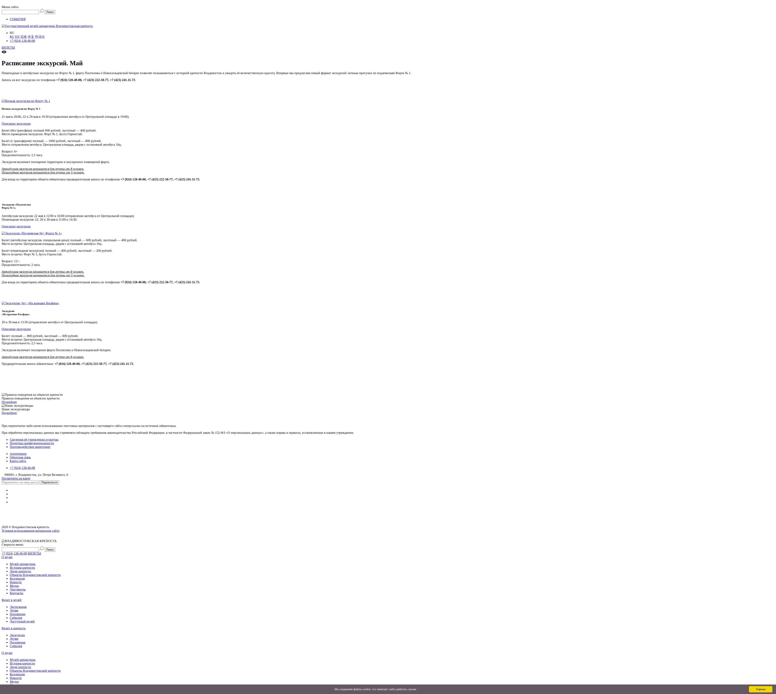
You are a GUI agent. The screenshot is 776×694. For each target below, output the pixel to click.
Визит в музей (11, 600)
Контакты (16, 593)
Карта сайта (18, 461)
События (16, 617)
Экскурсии (17, 635)
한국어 (40, 36)
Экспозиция (18, 607)
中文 (31, 36)
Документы (18, 589)
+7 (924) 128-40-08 (22, 40)
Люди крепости (20, 571)
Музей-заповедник (23, 564)
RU (12, 36)
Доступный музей (22, 621)
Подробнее (9, 402)
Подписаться (49, 482)
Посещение (17, 614)
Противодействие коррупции (30, 447)
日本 (23, 36)
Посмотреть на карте (16, 478)
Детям (14, 610)
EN (17, 36)
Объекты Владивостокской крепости (35, 575)
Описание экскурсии (16, 123)
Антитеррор (18, 453)
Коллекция (17, 578)
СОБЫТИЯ (18, 19)
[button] (388, 5)
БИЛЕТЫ (8, 47)
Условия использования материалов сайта (30, 530)
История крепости (22, 567)
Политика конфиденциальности (32, 443)
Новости (16, 582)
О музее (7, 557)
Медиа (14, 586)
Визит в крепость (14, 628)
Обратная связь (20, 457)
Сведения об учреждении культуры (34, 439)
